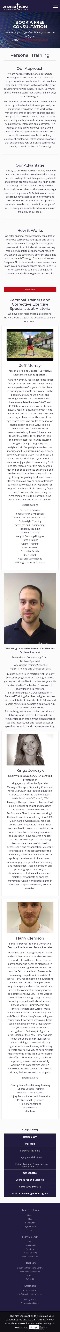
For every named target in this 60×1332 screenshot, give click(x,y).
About (30, 1241)
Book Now (30, 289)
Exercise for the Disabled (30, 1179)
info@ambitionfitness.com (33, 39)
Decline (43, 1327)
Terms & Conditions (30, 1303)
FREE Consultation (30, 1256)
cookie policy (20, 1327)
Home (30, 1215)
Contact (30, 1230)
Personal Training (30, 1150)
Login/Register (30, 1226)
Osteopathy (30, 1172)
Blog (30, 1219)
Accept (34, 1327)
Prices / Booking (30, 1252)
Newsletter (30, 1222)
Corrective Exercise (30, 1186)
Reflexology (30, 1136)
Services (30, 1249)
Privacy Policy (30, 1299)
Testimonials (30, 1245)
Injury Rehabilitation (31, 1157)
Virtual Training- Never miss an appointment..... (31, 1165)
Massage (30, 1143)
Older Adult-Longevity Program (30, 1193)
